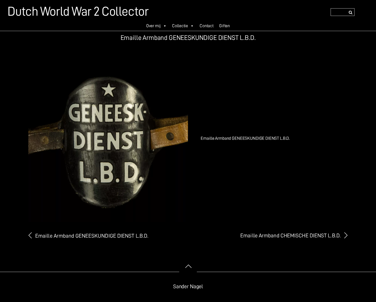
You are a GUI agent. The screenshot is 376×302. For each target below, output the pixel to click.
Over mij (153, 26)
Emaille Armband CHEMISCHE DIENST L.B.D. (290, 235)
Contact (207, 26)
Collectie (180, 26)
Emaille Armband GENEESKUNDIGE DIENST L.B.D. (91, 235)
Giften (224, 26)
